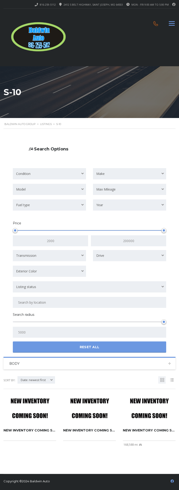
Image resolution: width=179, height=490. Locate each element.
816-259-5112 (48, 4)
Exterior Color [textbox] (26, 271)
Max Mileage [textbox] (106, 189)
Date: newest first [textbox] (33, 380)
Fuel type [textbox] (23, 205)
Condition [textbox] (23, 173)
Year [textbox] (99, 205)
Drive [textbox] (100, 255)
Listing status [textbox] (26, 287)
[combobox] (49, 173)
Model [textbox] (21, 189)
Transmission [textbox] (26, 255)
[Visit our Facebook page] (174, 4)
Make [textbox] (100, 173)
